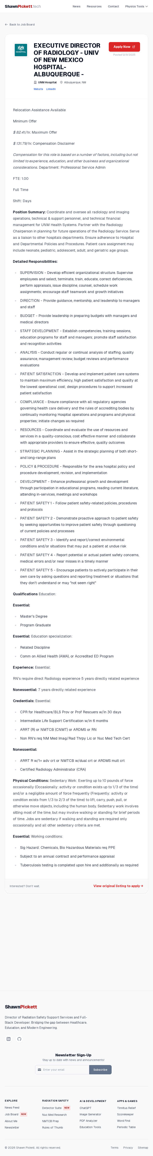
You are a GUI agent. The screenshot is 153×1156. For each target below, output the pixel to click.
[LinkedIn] (8, 1039)
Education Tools (90, 1127)
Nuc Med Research (54, 1114)
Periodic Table (126, 1127)
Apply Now (122, 47)
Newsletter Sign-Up (73, 1055)
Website (38, 89)
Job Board (15, 1114)
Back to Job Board (22, 24)
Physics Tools (134, 6)
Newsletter (12, 1127)
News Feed (12, 1107)
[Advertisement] (76, 944)
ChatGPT (85, 1108)
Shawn (23, 6)
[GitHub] (19, 1039)
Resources (94, 6)
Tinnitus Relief (126, 1108)
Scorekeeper (125, 1114)
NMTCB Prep (50, 1121)
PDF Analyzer (88, 1120)
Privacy (128, 1147)
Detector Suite (55, 1108)
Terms (115, 1147)
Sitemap (143, 1147)
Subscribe (100, 1069)
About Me (11, 1121)
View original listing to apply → (118, 886)
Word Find (123, 1120)
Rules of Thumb (52, 1127)
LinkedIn (51, 89)
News (76, 6)
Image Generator (90, 1114)
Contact (113, 6)
